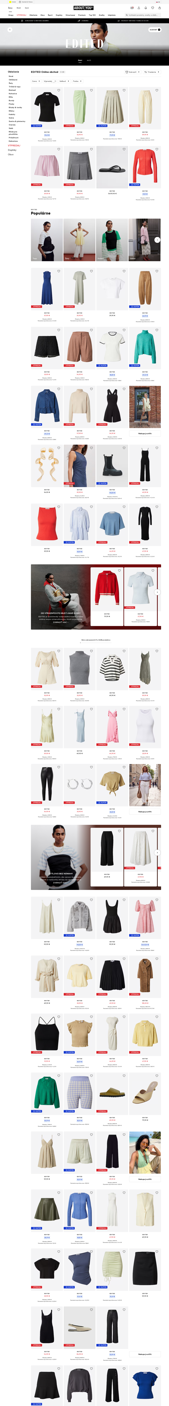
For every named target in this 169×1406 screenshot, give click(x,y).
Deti (27, 8)
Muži (19, 8)
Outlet (14, 2)
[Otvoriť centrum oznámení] (145, 8)
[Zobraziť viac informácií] (47, 143)
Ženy (10, 8)
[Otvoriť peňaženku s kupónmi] (131, 7)
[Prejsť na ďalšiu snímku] (157, 240)
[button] (132, 72)
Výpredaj (48, 81)
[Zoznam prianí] (152, 7)
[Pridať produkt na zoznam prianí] (58, 90)
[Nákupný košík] (159, 7)
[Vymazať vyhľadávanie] (159, 15)
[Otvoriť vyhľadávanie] (126, 15)
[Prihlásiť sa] (138, 7)
